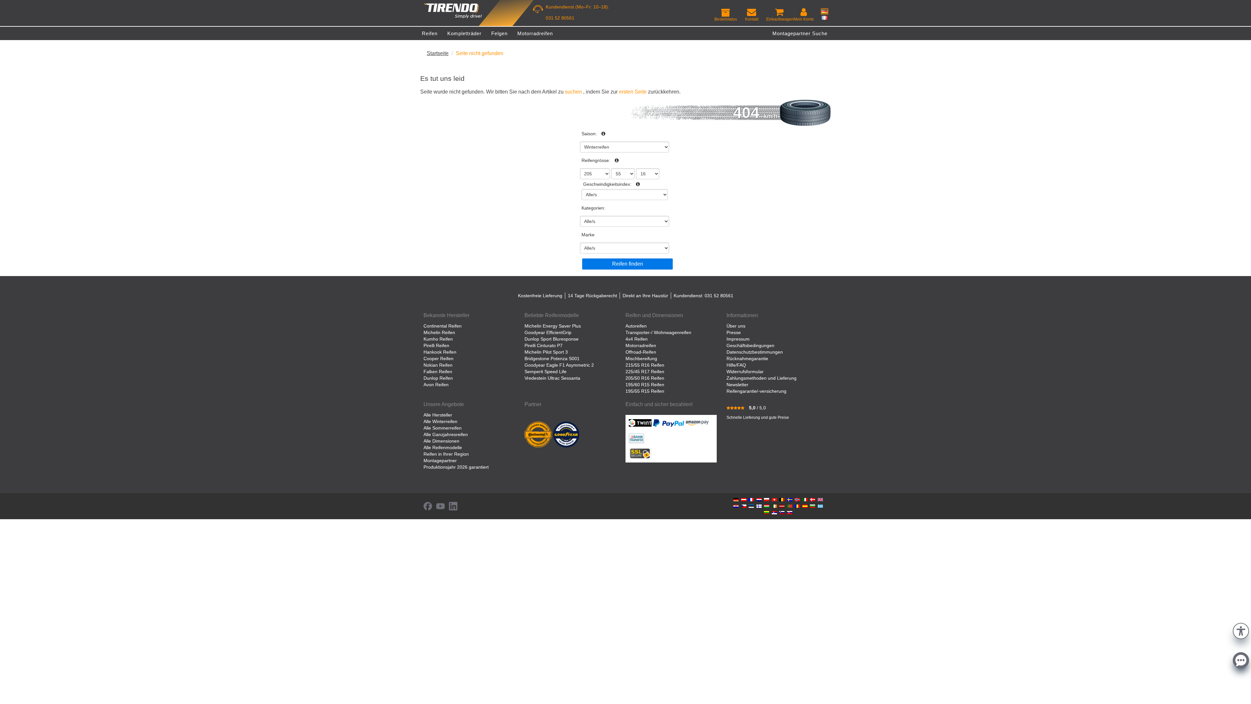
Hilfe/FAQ (736, 365)
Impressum (738, 339)
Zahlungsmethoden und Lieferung (761, 378)
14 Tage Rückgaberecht (592, 295)
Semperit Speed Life (546, 371)
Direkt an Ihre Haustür (645, 295)
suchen (573, 92)
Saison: (589, 133)
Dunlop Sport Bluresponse (552, 339)
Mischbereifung (641, 358)
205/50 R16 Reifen (645, 378)
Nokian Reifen (438, 365)
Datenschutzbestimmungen (754, 352)
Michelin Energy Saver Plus (553, 326)
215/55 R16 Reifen (645, 365)
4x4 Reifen (637, 339)
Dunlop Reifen (438, 378)
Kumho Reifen (438, 339)
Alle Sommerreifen (443, 428)
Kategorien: (593, 208)
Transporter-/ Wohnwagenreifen (658, 332)
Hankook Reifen (440, 352)
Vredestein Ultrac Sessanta (552, 378)
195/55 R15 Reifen (645, 391)
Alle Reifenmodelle (443, 447)
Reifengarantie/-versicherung (756, 391)
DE (824, 11)
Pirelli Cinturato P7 (544, 345)
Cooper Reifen (438, 358)
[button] (1241, 630)
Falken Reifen (438, 371)
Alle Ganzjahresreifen (446, 434)
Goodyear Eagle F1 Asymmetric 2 (559, 365)
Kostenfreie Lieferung (540, 295)
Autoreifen (636, 326)
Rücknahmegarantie (747, 358)
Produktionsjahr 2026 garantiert (456, 467)
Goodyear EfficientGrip (548, 332)
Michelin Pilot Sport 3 (546, 352)
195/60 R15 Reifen (645, 384)
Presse (733, 332)
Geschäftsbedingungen (750, 345)
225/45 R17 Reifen (645, 371)
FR (824, 17)
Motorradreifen (641, 345)
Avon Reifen (436, 384)
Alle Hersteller (438, 415)
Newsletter (737, 384)
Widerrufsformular (745, 371)
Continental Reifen (443, 326)
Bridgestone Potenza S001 (552, 358)
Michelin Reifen (439, 332)
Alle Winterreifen (440, 421)
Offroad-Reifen (641, 352)
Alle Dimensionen (441, 441)
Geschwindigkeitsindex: (607, 184)
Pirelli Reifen (436, 345)
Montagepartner (440, 460)
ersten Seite (633, 92)
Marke (588, 234)
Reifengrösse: (596, 160)
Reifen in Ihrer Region (446, 454)
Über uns (735, 326)
